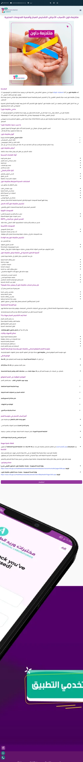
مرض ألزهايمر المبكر (61, 446)
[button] (80, 10)
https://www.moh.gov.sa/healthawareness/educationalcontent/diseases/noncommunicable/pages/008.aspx (33, 468)
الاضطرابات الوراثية (58, 92)
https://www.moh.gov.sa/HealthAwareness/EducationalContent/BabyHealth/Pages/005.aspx (28, 474)
